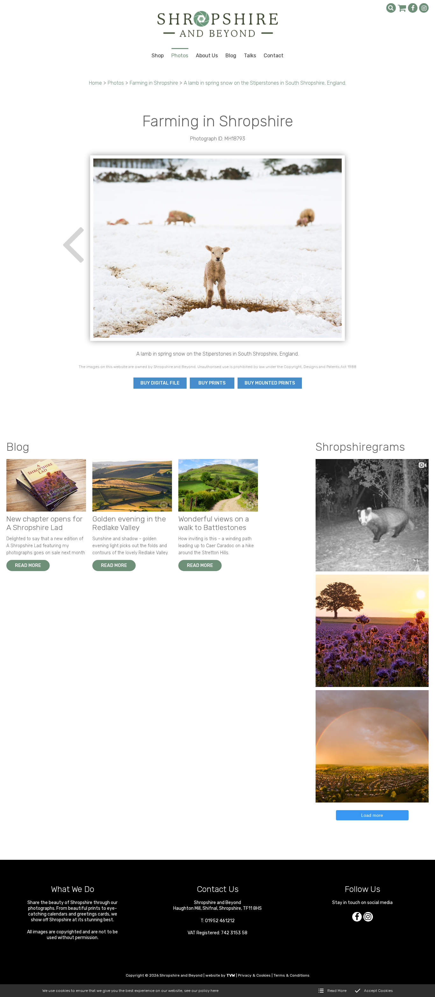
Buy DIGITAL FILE (160, 383)
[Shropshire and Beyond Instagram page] (424, 8)
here (214, 990)
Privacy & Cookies (254, 975)
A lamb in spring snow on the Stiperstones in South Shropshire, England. (265, 83)
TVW (230, 975)
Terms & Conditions (292, 975)
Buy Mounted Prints (270, 383)
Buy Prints (211, 383)
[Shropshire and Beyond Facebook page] (412, 8)
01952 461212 (220, 920)
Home (95, 83)
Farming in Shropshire (154, 83)
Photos (116, 83)
